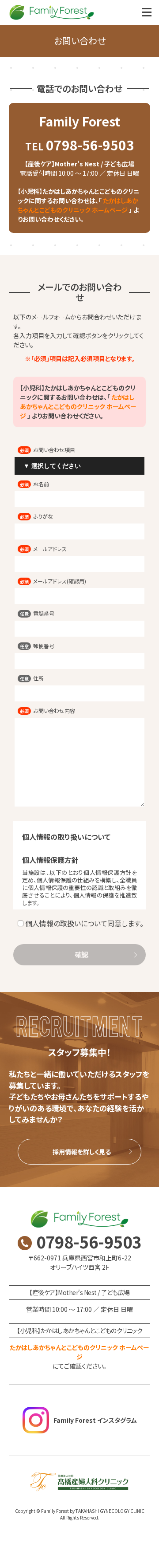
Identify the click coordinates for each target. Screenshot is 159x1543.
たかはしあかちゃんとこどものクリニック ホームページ (78, 205)
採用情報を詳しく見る (82, 1151)
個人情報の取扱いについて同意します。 (84, 923)
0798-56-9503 (79, 144)
